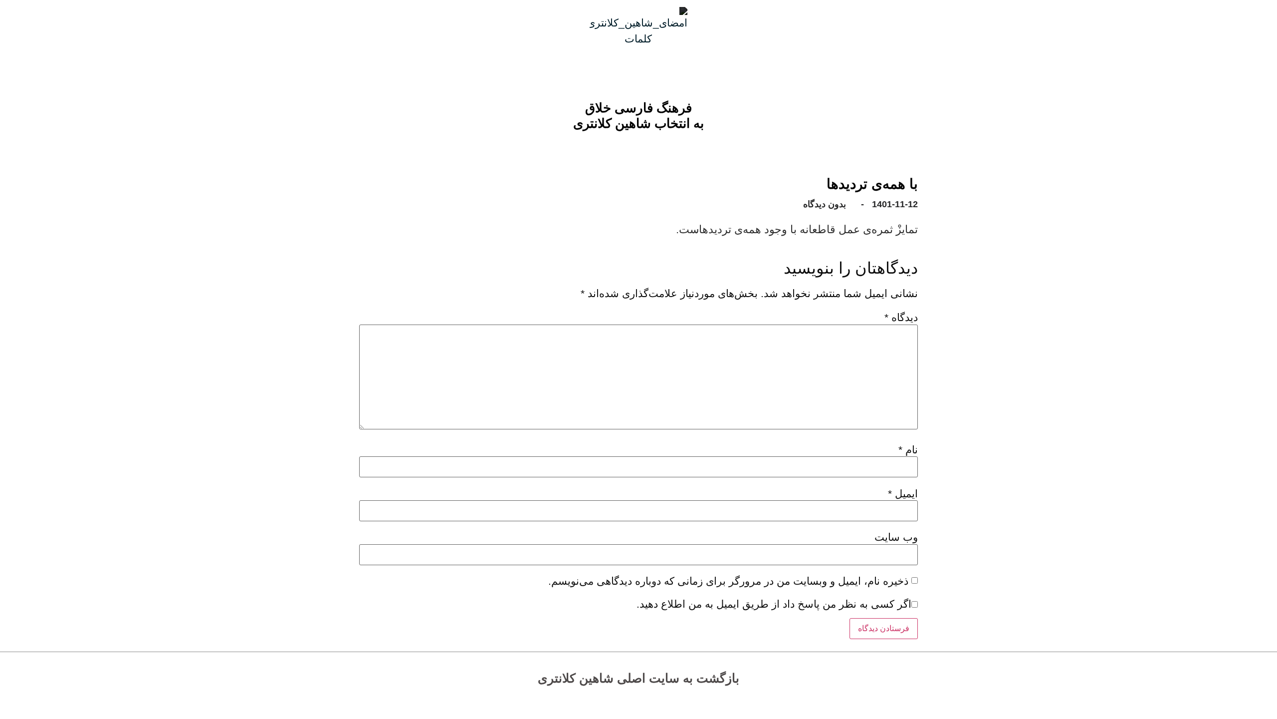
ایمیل (903, 493)
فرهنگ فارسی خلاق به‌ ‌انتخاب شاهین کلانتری (638, 115)
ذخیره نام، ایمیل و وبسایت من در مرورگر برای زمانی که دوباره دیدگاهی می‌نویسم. (728, 581)
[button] (646, 136)
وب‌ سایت (896, 537)
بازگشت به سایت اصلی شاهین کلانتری (638, 678)
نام (908, 449)
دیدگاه (901, 317)
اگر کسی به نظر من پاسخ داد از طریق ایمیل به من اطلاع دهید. (774, 604)
